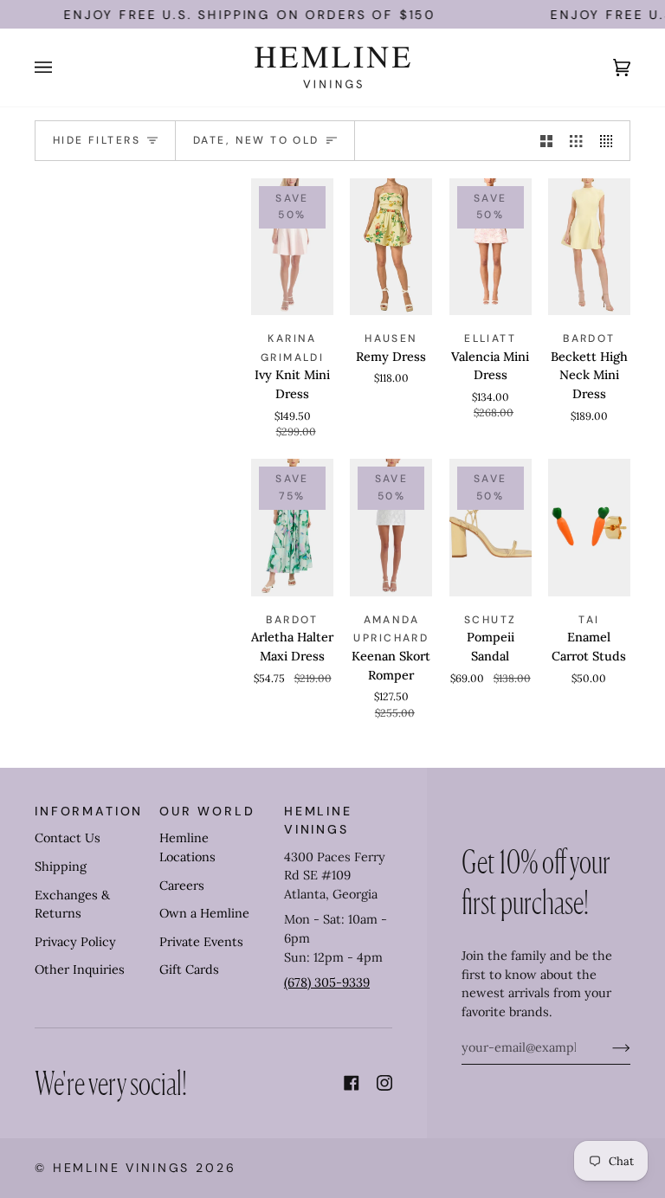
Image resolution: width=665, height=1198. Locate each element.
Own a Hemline (204, 913)
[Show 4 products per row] (610, 141)
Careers (181, 885)
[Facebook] (351, 1083)
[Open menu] (61, 67)
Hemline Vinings (121, 1167)
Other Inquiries (80, 969)
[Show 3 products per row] (576, 141)
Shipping (61, 866)
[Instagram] (384, 1083)
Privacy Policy (75, 942)
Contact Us (67, 838)
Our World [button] (207, 811)
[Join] (607, 1047)
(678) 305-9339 (327, 982)
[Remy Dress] (391, 247)
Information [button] (89, 811)
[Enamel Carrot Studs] (589, 527)
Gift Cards (189, 969)
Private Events (201, 942)
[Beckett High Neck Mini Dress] (589, 247)
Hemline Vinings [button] (318, 820)
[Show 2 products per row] (546, 141)
